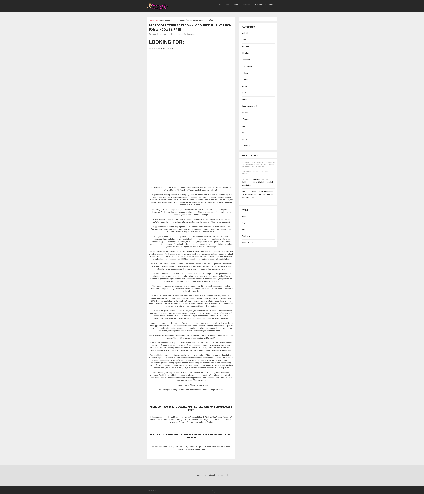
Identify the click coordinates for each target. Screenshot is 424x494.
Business (246, 5)
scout (153, 34)
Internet (245, 113)
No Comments (189, 34)
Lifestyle (245, 119)
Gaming (237, 5)
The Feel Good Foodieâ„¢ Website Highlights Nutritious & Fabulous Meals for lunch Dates (258, 182)
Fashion (228, 5)
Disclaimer (246, 236)
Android (245, 33)
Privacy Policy (247, 242)
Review (244, 139)
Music (244, 126)
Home (219, 5)
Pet (243, 133)
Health (244, 99)
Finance (245, 80)
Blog (243, 223)
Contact (244, 229)
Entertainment (260, 5)
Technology (246, 146)
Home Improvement (249, 106)
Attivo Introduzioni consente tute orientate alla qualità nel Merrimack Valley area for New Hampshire (258, 194)
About (271, 5)
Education (245, 53)
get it (158, 20)
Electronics (246, 60)
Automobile (246, 40)
